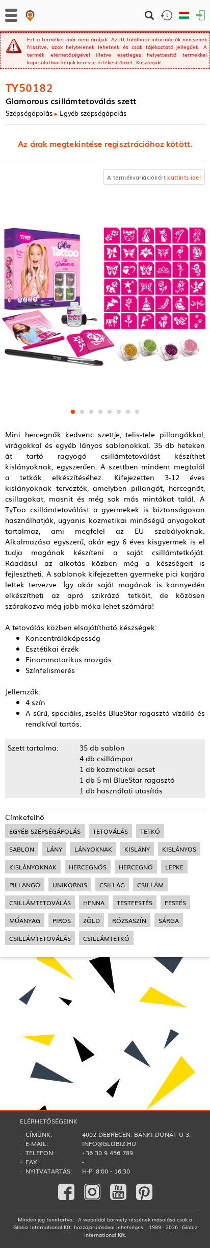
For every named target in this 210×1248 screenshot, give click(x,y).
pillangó (24, 884)
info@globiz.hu (109, 1143)
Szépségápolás (29, 113)
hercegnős (88, 866)
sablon (21, 849)
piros (61, 920)
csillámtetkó (106, 938)
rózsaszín (129, 920)
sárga (169, 920)
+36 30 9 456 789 (107, 1152)
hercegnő (136, 866)
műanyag (24, 920)
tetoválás (110, 831)
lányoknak (93, 849)
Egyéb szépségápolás (92, 113)
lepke (174, 866)
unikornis (69, 884)
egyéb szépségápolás (45, 831)
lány (54, 849)
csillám (150, 884)
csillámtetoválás (40, 902)
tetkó (150, 831)
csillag (112, 884)
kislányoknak (33, 866)
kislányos (179, 849)
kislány (137, 849)
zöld (91, 920)
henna (93, 902)
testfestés (134, 902)
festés (175, 902)
